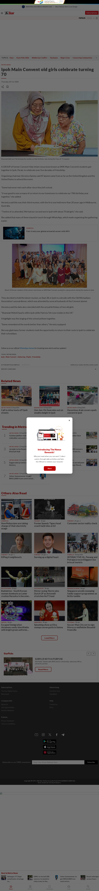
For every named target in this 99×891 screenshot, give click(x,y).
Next (50, 468)
